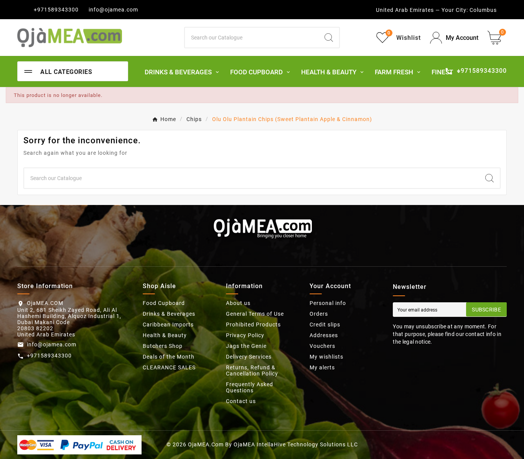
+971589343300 (56, 10)
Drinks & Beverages (169, 314)
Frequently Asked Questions (249, 387)
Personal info (328, 303)
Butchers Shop (163, 346)
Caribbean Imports (168, 324)
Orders (319, 314)
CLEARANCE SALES (169, 367)
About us (238, 303)
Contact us (241, 401)
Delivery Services (249, 357)
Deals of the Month (168, 357)
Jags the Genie (246, 346)
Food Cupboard (164, 303)
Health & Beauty (165, 335)
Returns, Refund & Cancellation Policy (252, 370)
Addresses (324, 335)
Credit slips (325, 324)
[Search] (329, 37)
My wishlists (326, 357)
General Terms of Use (255, 314)
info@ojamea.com (113, 10)
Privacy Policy (245, 335)
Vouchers (322, 346)
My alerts (322, 367)
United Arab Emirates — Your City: (422, 10)
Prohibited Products (253, 324)
